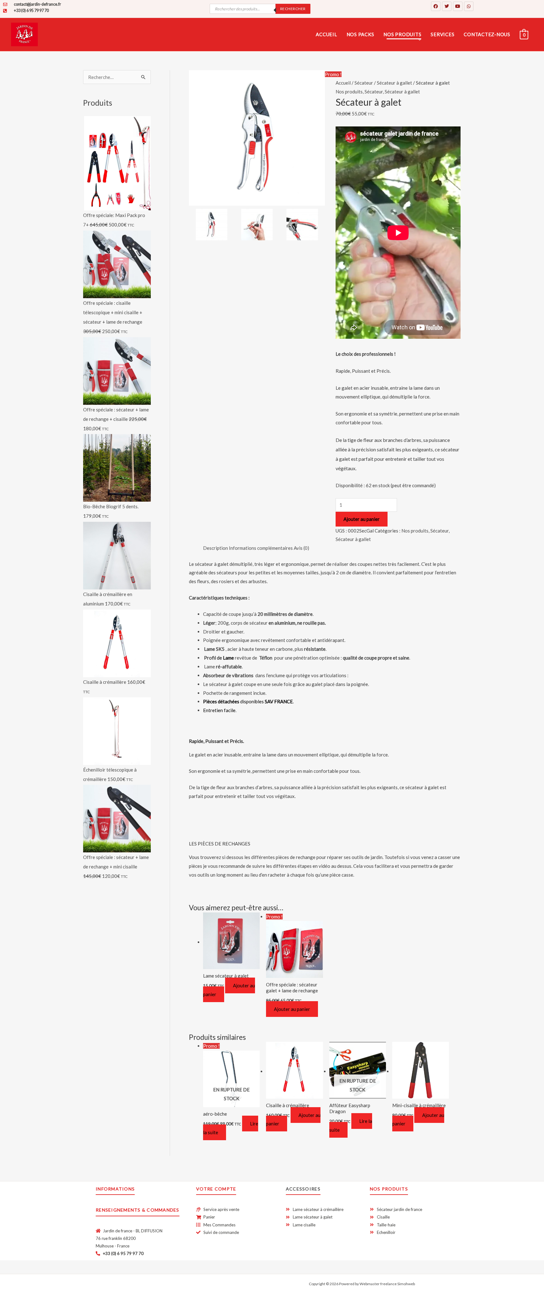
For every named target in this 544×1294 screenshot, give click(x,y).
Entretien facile (219, 710)
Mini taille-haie (283, 93)
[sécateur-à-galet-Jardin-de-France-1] (257, 138)
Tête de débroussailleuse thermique (383, 70)
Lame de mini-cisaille (449, 115)
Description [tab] (215, 548)
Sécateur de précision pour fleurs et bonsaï (223, 86)
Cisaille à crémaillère (208, 113)
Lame (228, 658)
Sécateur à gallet (402, 91)
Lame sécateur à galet (450, 107)
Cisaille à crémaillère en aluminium (221, 122)
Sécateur (374, 91)
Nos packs (360, 34)
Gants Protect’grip (447, 65)
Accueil (326, 34)
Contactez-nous (487, 34)
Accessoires (303, 1188)
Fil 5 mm (357, 112)
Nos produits (402, 34)
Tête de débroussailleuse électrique (383, 79)
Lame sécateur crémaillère (454, 98)
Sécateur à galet (205, 73)
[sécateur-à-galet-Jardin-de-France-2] (256, 224)
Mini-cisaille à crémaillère (213, 130)
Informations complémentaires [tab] (261, 548)
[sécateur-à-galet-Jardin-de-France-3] (302, 224)
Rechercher (293, 8)
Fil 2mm (357, 104)
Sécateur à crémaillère (210, 65)
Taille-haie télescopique (292, 84)
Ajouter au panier (361, 519)
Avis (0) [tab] (301, 548)
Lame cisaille (441, 89)
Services (442, 34)
